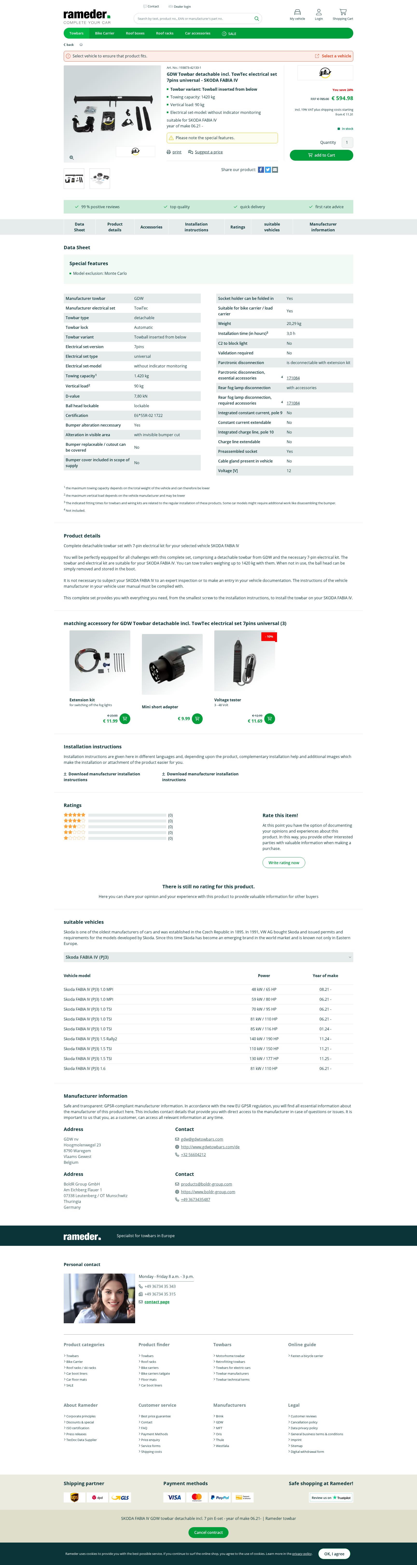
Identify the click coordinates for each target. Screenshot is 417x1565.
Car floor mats (76, 1379)
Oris (219, 1434)
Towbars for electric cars (233, 1367)
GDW (219, 1422)
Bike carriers (150, 1367)
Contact (147, 1422)
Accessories (151, 227)
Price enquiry (150, 1440)
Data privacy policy (304, 1428)
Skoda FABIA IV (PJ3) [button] (87, 957)
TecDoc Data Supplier (81, 1440)
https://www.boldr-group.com (208, 1191)
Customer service (157, 1405)
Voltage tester (227, 700)
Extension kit (82, 700)
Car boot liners (76, 1373)
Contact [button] (153, 6)
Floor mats (149, 1379)
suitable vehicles (272, 227)
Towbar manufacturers (232, 1373)
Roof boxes (135, 33)
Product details (115, 227)
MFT (219, 1428)
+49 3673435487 (195, 1199)
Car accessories (197, 33)
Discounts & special (80, 1422)
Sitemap (297, 1446)
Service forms (150, 1446)
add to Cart (324, 155)
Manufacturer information (323, 227)
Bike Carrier (104, 33)
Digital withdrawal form (307, 1451)
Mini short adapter (160, 707)
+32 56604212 (193, 1154)
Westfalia (222, 1446)
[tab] (74, 179)
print (177, 152)
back (70, 44)
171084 (293, 378)
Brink (219, 1416)
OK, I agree (334, 1554)
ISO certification (77, 1428)
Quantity (328, 142)
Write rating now (284, 862)
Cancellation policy (304, 1422)
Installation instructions (196, 227)
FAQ (144, 1428)
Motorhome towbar (230, 1356)
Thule (220, 1440)
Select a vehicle (336, 56)
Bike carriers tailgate (155, 1373)
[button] (319, 13)
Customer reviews (304, 1416)
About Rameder (81, 1405)
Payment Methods (154, 1434)
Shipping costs (151, 1451)
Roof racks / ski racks (81, 1367)
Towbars (76, 33)
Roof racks (165, 33)
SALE (232, 33)
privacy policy (302, 1553)
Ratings (237, 227)
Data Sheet (79, 227)
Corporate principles (81, 1416)
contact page (157, 1301)
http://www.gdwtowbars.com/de (210, 1147)
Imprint (296, 1440)
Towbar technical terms (233, 1379)
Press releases (76, 1434)
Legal (294, 1405)
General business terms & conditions (317, 1434)
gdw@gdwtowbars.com (202, 1139)
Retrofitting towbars (230, 1361)
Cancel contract (208, 1532)
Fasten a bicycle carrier (307, 1356)
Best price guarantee (156, 1416)
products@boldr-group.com (206, 1184)
